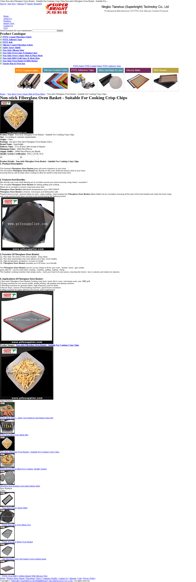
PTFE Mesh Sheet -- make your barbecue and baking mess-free (26, 418)
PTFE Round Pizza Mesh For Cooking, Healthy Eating (23, 469)
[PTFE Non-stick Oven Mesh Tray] (7, 523)
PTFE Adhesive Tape (112, 66)
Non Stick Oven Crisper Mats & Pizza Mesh (26, 94)
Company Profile (50, 578)
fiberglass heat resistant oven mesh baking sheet (20, 486)
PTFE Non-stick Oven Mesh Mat (14, 435)
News (38, 578)
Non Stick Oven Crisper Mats (14, 508)
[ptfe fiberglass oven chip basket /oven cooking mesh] (7, 557)
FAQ (5, 28)
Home (2, 94)
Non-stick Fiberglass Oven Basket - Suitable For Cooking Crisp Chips (47, 345)
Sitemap (20, 4)
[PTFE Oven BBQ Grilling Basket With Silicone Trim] (7, 574)
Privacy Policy (89, 578)
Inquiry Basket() (34, 4)
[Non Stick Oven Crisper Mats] (7, 506)
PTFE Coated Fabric (93, 66)
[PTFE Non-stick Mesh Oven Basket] (7, 540)
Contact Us (63, 578)
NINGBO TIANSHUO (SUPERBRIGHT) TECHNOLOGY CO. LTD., (42, 581)
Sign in (3, 4)
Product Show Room (15, 578)
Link (80, 578)
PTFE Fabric (78, 66)
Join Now (11, 4)
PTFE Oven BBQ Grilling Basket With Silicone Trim (24, 576)
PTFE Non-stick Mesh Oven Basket (17, 542)
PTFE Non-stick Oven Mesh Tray (16, 525)
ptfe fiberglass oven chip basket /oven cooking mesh (24, 559)
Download (30, 578)
